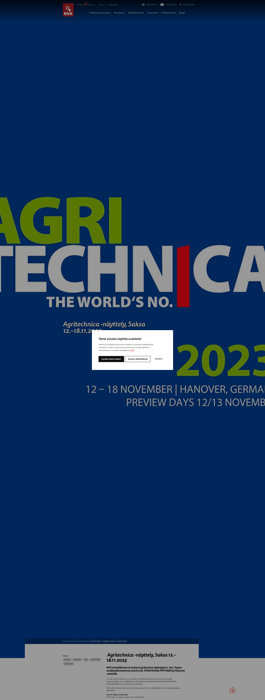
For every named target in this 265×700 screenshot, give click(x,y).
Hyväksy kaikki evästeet (111, 359)
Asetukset (158, 359)
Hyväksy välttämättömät (138, 359)
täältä (132, 350)
